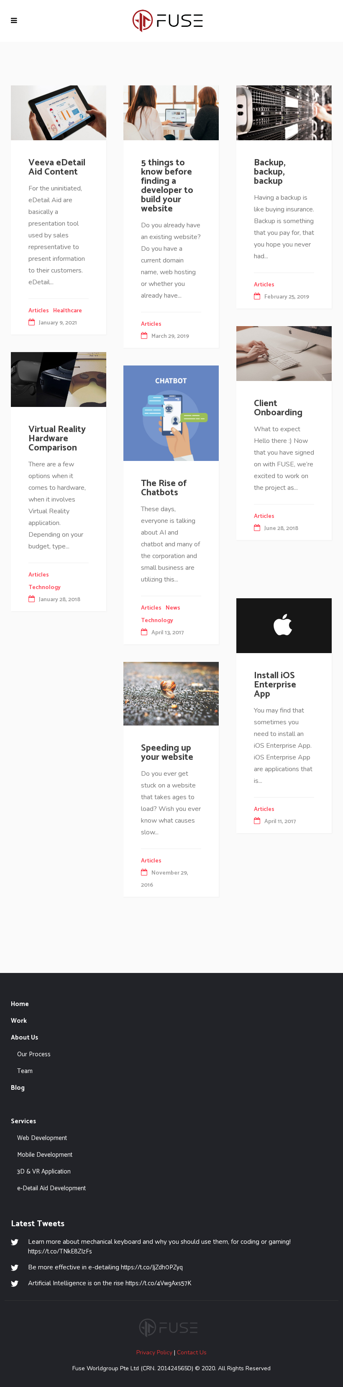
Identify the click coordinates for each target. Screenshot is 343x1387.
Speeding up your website (167, 753)
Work (19, 1021)
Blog (18, 1088)
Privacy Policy (154, 1352)
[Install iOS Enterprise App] (284, 625)
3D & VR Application (44, 1171)
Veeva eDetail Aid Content (56, 167)
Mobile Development (44, 1155)
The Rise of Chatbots (164, 488)
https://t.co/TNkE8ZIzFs (60, 1251)
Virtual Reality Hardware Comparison (57, 438)
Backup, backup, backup (270, 172)
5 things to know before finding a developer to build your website (167, 185)
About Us (24, 1037)
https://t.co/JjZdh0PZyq (152, 1267)
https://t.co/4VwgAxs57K (158, 1283)
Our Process (34, 1054)
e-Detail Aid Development (51, 1188)
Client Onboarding (278, 408)
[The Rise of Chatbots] (171, 412)
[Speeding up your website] (171, 693)
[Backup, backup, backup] (284, 112)
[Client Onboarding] (284, 353)
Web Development (42, 1138)
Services (23, 1121)
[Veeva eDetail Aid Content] (58, 112)
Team (25, 1071)
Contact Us (192, 1352)
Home (20, 1004)
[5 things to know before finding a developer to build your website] (171, 112)
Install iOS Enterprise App (275, 685)
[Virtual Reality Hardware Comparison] (58, 378)
